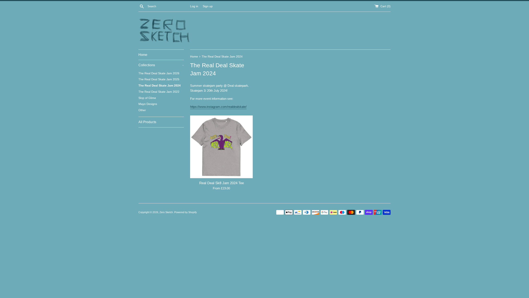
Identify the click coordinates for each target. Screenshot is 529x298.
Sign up (208, 6)
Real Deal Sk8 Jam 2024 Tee (221, 183)
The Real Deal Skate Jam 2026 (158, 73)
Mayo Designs (147, 104)
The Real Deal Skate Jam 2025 (158, 79)
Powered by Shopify (185, 212)
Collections (160, 65)
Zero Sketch (166, 212)
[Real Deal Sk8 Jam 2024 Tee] (221, 146)
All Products (147, 122)
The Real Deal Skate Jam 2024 (159, 85)
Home (142, 54)
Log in (194, 6)
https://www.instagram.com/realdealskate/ (218, 106)
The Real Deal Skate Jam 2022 (158, 91)
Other (142, 110)
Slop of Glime (147, 98)
